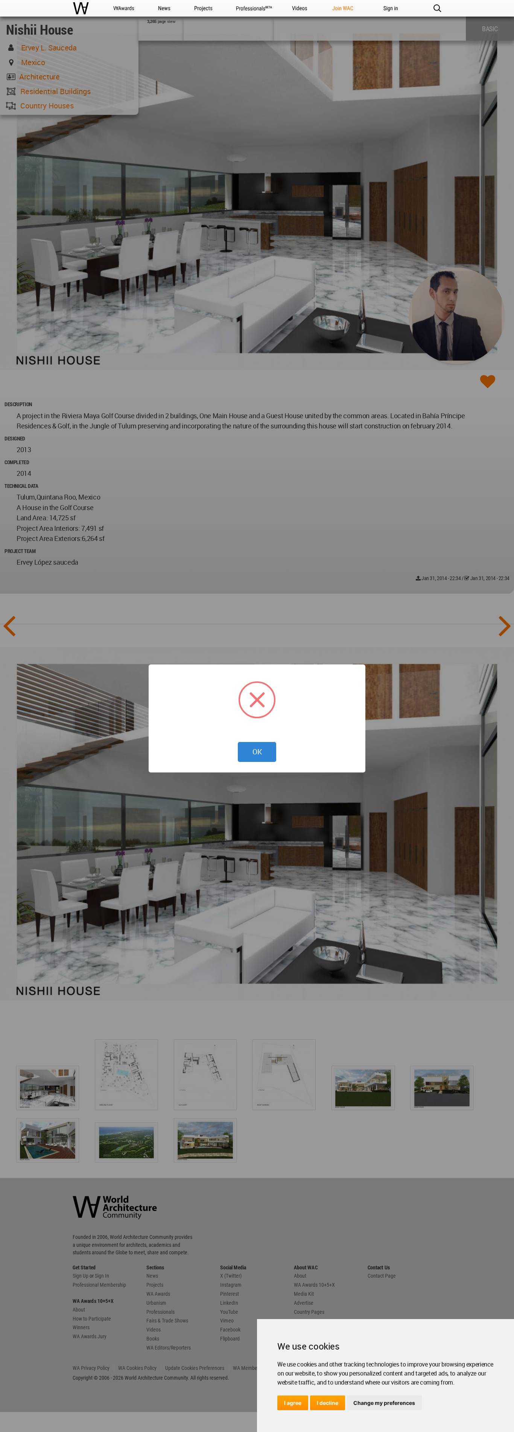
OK (257, 752)
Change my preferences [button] (384, 1403)
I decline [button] (327, 1403)
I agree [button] (292, 1403)
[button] (437, 8)
